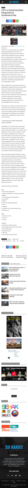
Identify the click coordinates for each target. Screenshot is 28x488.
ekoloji (14, 240)
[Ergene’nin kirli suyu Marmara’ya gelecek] (5, 276)
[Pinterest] (14, 21)
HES (17, 240)
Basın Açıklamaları (5, 480)
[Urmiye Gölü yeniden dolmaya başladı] (5, 282)
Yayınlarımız (12, 480)
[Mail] (12, 475)
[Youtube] (19, 475)
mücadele (22, 240)
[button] (2, 2)
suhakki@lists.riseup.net (15, 464)
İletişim (24, 480)
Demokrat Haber (18, 46)
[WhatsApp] (17, 21)
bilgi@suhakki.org (13, 463)
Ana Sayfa (3, 5)
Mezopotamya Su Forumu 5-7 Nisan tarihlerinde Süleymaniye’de (17, 269)
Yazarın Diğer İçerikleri (15, 263)
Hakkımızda (18, 480)
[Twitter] (10, 21)
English (14, 482)
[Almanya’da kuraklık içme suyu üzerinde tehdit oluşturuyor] (5, 289)
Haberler (8, 5)
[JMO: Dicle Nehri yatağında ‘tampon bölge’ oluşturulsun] (5, 303)
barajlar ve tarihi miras (6, 240)
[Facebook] (7, 21)
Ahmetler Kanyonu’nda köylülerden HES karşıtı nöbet (21, 257)
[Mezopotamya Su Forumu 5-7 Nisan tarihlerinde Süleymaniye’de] (5, 269)
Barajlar (9, 239)
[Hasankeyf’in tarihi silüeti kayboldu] (5, 296)
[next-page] (5, 309)
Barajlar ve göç (15, 239)
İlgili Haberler (5, 263)
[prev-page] (2, 309)
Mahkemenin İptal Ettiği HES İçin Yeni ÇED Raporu (7, 256)
